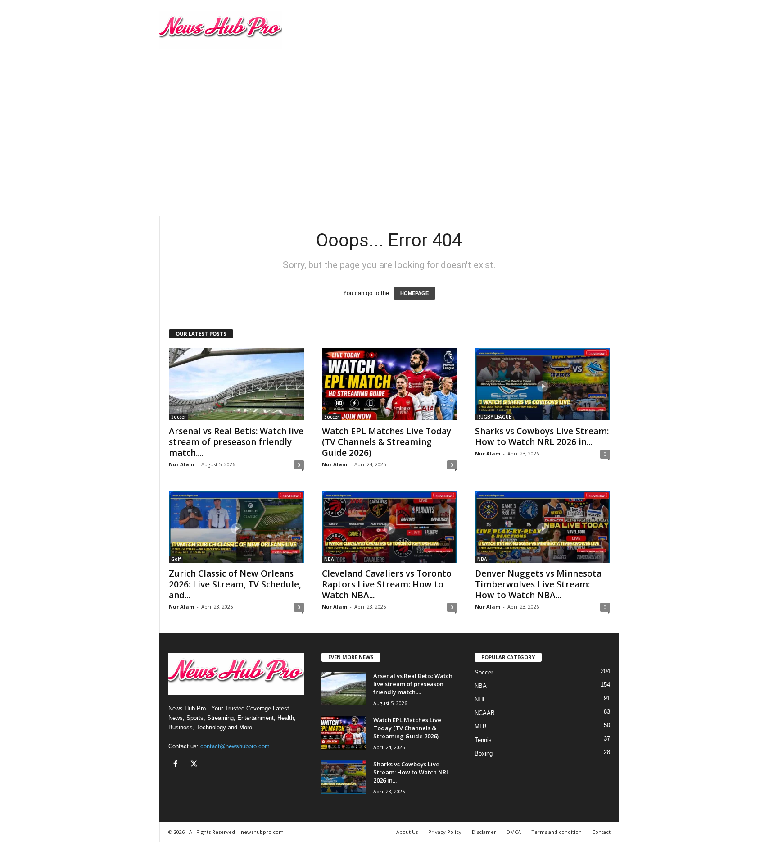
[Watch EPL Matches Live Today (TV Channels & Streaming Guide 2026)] (389, 384)
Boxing (484, 753)
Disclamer (484, 831)
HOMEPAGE (414, 293)
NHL (480, 699)
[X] (195, 764)
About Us (407, 831)
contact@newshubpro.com (235, 746)
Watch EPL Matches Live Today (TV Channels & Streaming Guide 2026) (386, 442)
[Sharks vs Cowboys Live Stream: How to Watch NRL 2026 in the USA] (542, 384)
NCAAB (485, 713)
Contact (601, 831)
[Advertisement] (389, 148)
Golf (176, 559)
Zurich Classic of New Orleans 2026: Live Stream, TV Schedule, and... (235, 584)
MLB (481, 726)
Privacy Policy (444, 831)
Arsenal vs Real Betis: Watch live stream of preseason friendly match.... (236, 442)
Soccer (178, 417)
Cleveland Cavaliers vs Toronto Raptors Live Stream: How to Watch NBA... (387, 584)
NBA (329, 559)
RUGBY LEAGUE (494, 417)
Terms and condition (556, 831)
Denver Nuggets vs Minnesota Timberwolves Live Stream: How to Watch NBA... (538, 584)
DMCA (514, 831)
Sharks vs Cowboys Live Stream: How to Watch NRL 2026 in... (542, 436)
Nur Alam (181, 464)
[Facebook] (177, 764)
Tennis (483, 740)
